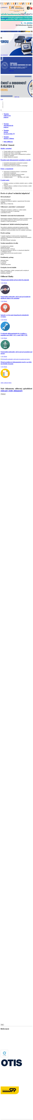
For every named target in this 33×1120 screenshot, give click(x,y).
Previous (3, 394)
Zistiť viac (11, 70)
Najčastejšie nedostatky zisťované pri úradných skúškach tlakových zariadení (15, 297)
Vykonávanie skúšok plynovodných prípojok (15, 280)
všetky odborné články (6, 382)
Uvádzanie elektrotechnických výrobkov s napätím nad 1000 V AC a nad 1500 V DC (14, 334)
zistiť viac (16, 96)
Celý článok (4, 283)
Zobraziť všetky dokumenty (12, 391)
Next (2, 1024)
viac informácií (4, 18)
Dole (2, 99)
